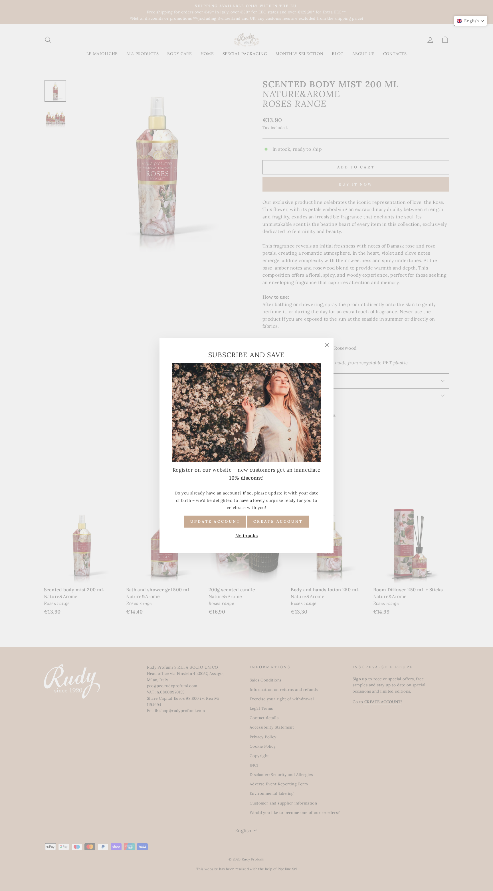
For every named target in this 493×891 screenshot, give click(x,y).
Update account (215, 521)
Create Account (278, 521)
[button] (470, 21)
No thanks (246, 535)
